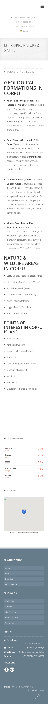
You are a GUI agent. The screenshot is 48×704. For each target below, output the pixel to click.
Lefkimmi (30, 532)
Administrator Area (36, 690)
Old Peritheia (10, 612)
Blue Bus (9, 579)
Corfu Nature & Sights (23, 72)
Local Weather (11, 584)
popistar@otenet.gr (35, 647)
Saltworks (9, 623)
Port (24, 532)
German (26, 31)
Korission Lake (11, 617)
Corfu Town (10, 601)
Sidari (36, 532)
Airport (19, 532)
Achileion (9, 606)
